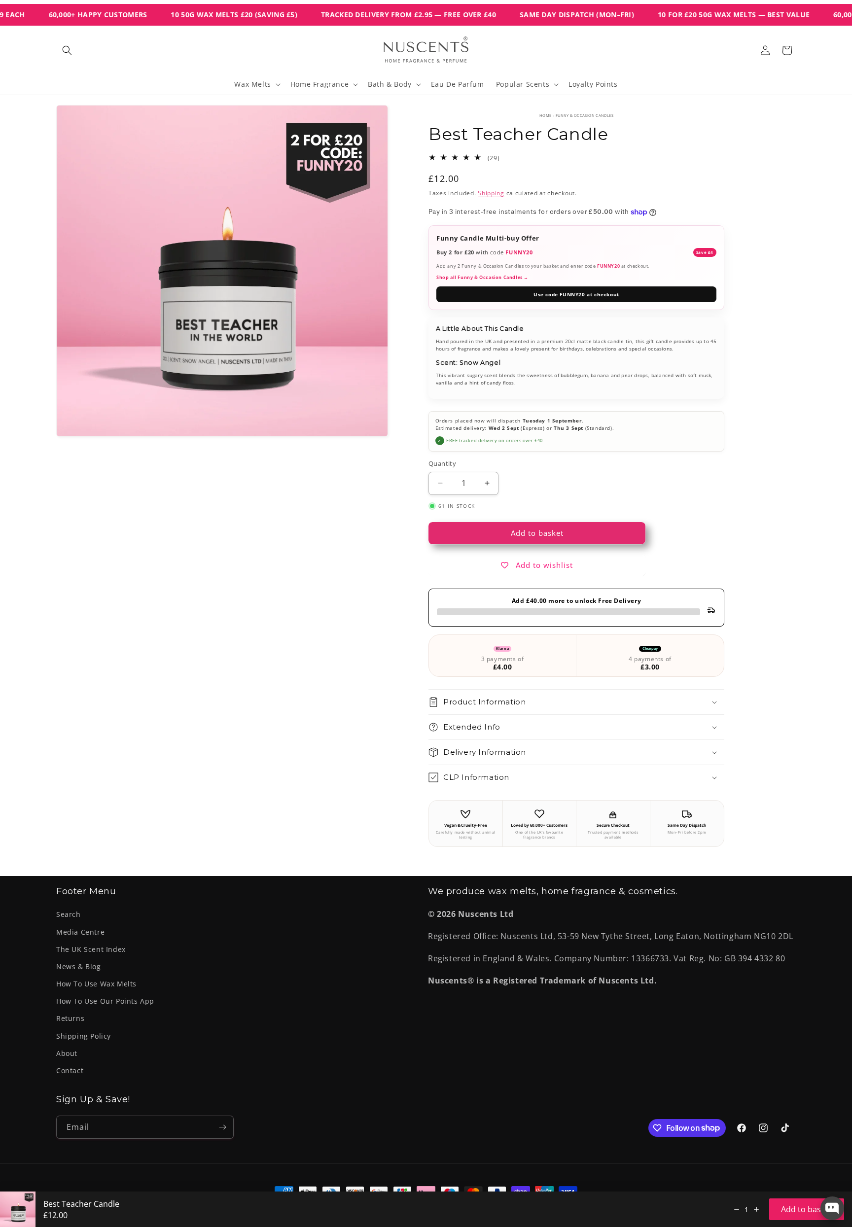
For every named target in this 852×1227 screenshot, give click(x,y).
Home (545, 115)
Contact (69, 1070)
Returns (70, 1018)
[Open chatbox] (832, 1208)
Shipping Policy (83, 1036)
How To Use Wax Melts (96, 983)
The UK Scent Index (91, 949)
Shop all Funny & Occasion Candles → (482, 277)
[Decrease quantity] (737, 1209)
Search (68, 914)
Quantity (442, 463)
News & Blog (78, 966)
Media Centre (80, 932)
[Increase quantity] (756, 1209)
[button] (67, 50)
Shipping (491, 193)
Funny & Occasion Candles (584, 115)
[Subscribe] (222, 1127)
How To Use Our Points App (105, 1001)
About (66, 1053)
